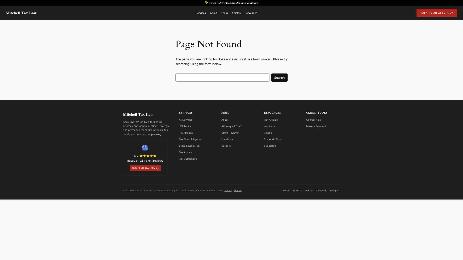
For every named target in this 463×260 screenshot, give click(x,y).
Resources (251, 12)
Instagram (334, 190)
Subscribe (270, 145)
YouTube (297, 190)
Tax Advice (185, 152)
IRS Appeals (186, 132)
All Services (185, 119)
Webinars (269, 126)
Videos (268, 132)
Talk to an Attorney (436, 12)
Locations (227, 139)
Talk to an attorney (143, 167)
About (213, 12)
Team (224, 12)
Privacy (228, 190)
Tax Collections (188, 158)
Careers (226, 145)
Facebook (320, 190)
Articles (236, 12)
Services (201, 12)
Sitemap (238, 190)
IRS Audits (185, 126)
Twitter (309, 190)
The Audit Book (273, 139)
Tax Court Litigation (190, 139)
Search (279, 77)
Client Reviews (230, 132)
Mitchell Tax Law (21, 13)
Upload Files (313, 119)
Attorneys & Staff (231, 126)
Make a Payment (316, 126)
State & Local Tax (189, 145)
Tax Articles (271, 119)
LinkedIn (285, 190)
